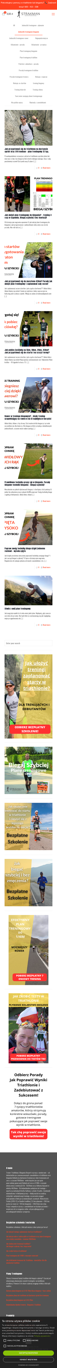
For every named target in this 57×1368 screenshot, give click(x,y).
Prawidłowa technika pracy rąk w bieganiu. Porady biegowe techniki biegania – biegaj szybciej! (27, 483)
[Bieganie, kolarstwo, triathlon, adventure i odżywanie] (28, 13)
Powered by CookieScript (28, 1365)
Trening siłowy (38, 89)
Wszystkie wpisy (17, 102)
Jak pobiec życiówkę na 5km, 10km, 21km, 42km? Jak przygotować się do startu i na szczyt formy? (27, 351)
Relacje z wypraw (41, 76)
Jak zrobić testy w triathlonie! (16, 1251)
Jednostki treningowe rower (18, 38)
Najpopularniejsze (41, 38)
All (14, 25)
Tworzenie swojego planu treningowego (28, 96)
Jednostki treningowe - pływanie (33, 25)
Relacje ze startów (19, 83)
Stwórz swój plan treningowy (18, 608)
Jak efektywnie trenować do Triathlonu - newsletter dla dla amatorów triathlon (26, 1261)
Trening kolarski (20, 89)
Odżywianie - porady (17, 44)
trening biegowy (38, 83)
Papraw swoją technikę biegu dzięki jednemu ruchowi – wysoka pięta (25, 550)
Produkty (10, 1315)
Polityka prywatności (42, 1336)
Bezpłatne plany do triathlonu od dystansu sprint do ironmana (27, 1295)
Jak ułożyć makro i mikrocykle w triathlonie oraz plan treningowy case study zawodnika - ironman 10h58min (28, 1237)
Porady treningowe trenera (19, 76)
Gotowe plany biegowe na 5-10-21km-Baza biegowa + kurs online (28, 1290)
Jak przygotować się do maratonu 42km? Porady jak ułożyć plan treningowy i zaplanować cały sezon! (28, 282)
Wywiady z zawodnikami (37, 102)
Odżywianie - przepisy (38, 44)
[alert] (28, 1342)
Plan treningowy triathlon (28, 57)
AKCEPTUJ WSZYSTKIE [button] (28, 1353)
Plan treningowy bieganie (28, 51)
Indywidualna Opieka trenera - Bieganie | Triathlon (23, 1304)
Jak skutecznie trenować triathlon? (18, 1243)
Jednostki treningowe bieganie (28, 31)
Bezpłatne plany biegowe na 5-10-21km (19, 1300)
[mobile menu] (53, 13)
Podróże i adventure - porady (28, 64)
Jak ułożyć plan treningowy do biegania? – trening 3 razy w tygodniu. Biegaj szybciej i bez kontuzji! (28, 216)
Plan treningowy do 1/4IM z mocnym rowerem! (22, 1255)
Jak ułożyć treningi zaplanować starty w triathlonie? (24, 1231)
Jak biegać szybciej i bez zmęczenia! (18, 1246)
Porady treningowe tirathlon (28, 70)
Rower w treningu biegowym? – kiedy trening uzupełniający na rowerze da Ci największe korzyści (28, 417)
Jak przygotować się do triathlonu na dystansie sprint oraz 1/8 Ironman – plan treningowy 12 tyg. (27, 150)
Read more (46, 167)
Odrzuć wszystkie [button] (28, 1359)
